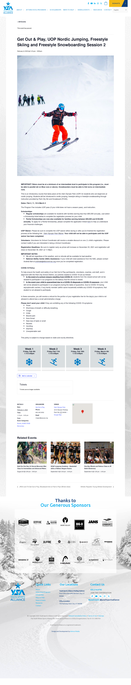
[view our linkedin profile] (94, 3)
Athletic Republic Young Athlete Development (96, 487)
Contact (38, 605)
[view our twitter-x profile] (101, 3)
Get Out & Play (40, 407)
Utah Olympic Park (59, 407)
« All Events (21, 22)
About (38, 589)
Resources (39, 603)
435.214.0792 (96, 590)
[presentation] (32, 453)
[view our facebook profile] (88, 3)
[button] (23, 10)
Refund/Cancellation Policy (78, 616)
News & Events (41, 600)
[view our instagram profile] (97, 3)
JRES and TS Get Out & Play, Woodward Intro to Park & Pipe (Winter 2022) (44, 487)
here (89, 221)
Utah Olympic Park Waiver (53, 233)
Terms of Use (92, 616)
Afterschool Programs (43, 592)
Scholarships (40, 595)
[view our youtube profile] (91, 3)
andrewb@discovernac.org (45, 261)
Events (19, 423)
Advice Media (75, 631)
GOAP (24, 423)
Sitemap (101, 616)
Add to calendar (27, 376)
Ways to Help (40, 597)
